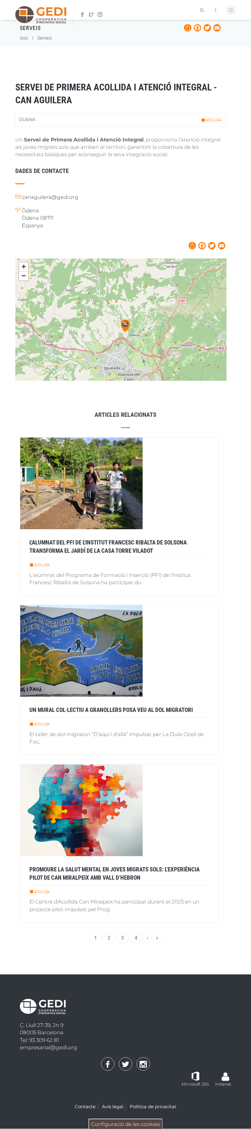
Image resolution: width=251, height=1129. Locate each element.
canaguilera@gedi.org (50, 197)
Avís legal (112, 1106)
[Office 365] (195, 1075)
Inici (24, 38)
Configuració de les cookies (125, 1124)
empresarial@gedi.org (48, 1047)
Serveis (44, 38)
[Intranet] (225, 1073)
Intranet (223, 1084)
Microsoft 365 (195, 1084)
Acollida (213, 120)
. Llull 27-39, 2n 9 (41, 1025)
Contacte (85, 1106)
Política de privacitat (153, 1106)
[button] (125, 326)
